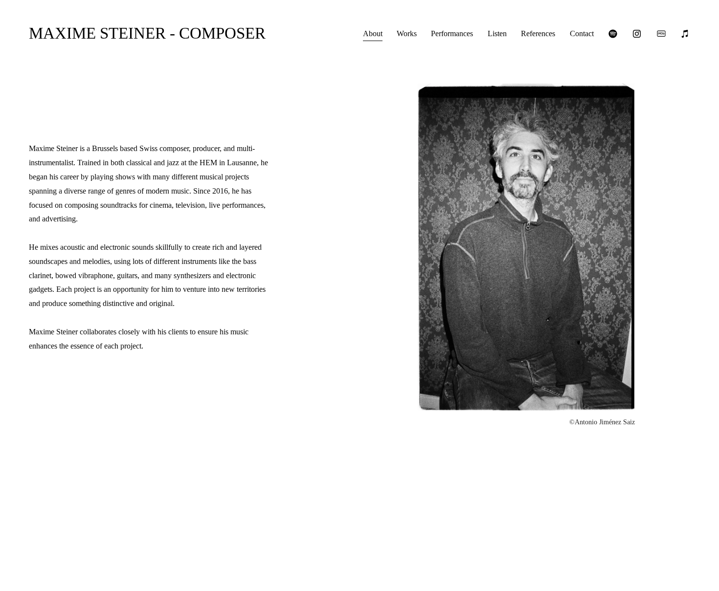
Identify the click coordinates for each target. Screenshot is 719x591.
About (372, 33)
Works (407, 33)
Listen (497, 33)
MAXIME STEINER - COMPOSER (147, 33)
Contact (582, 33)
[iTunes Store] (685, 34)
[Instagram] (637, 34)
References (538, 33)
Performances (452, 33)
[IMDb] (661, 34)
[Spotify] (613, 34)
